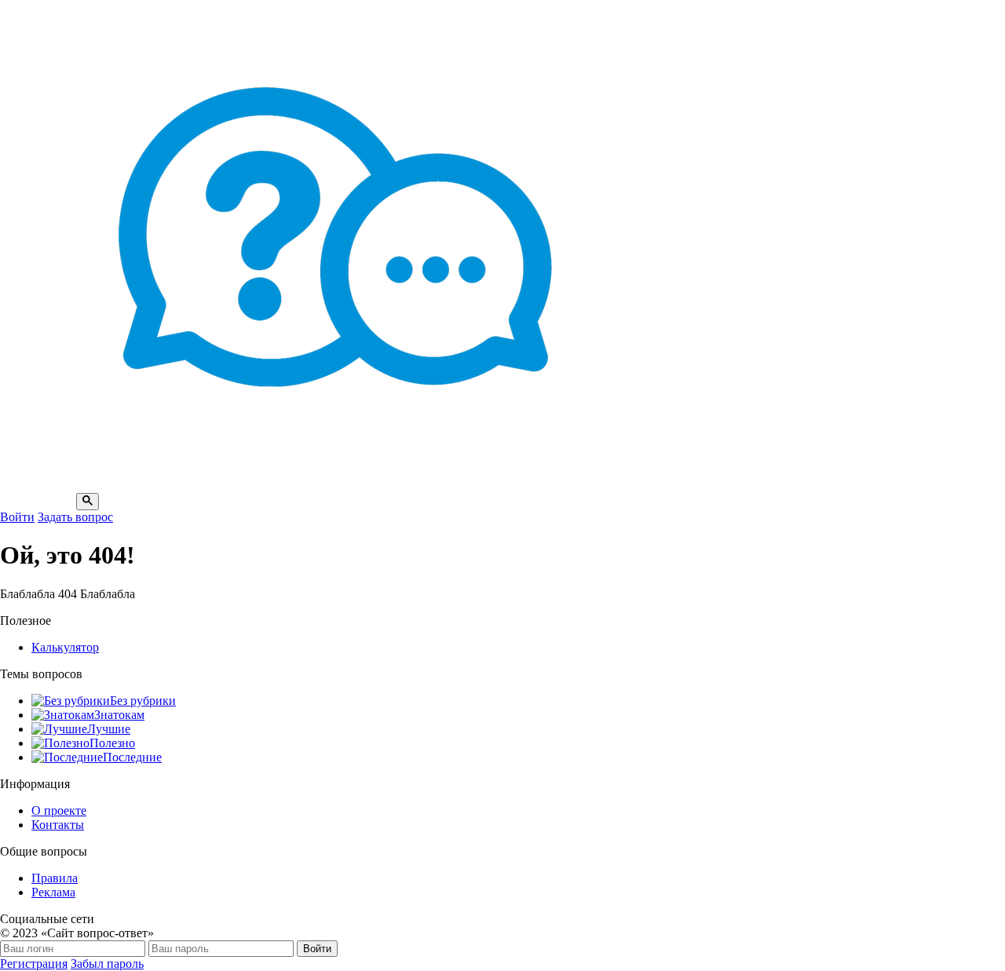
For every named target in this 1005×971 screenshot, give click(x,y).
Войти (17, 517)
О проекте (58, 810)
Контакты (57, 824)
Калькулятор (65, 647)
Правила (54, 878)
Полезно (112, 743)
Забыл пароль (107, 963)
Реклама (53, 892)
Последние (132, 757)
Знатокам (119, 714)
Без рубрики (143, 700)
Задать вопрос (75, 517)
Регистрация (34, 963)
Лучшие (108, 729)
